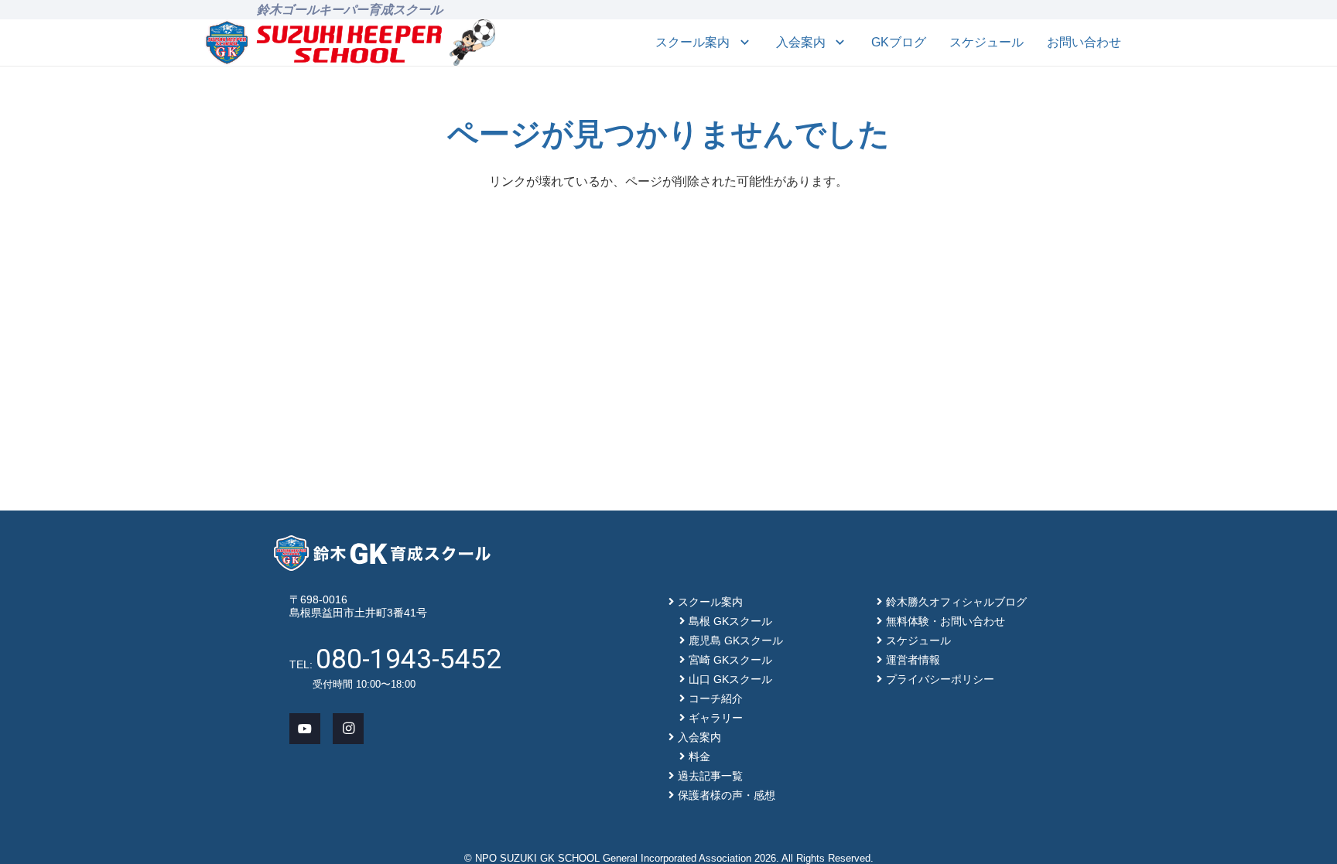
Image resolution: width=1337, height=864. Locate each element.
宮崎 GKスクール (730, 660)
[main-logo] (323, 42)
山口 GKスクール (730, 679)
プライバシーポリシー (940, 679)
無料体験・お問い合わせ (945, 621)
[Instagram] (348, 728)
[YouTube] (304, 728)
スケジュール (918, 640)
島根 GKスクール (730, 621)
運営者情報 (913, 660)
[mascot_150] (472, 42)
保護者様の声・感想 (726, 795)
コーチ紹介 (716, 698)
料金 (699, 756)
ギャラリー (716, 718)
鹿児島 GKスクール (736, 640)
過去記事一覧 (710, 776)
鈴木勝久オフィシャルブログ (956, 602)
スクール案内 (710, 602)
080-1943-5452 (408, 659)
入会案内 (699, 737)
